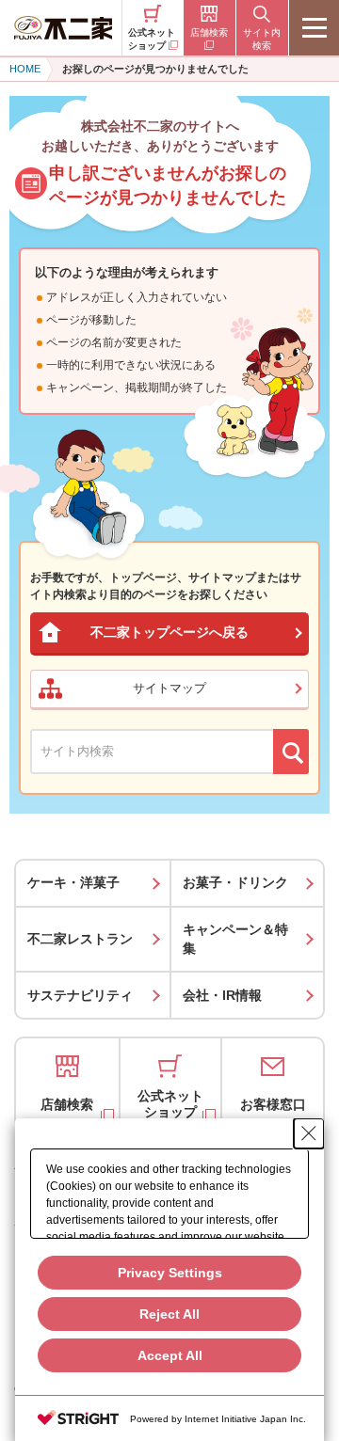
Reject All (169, 1314)
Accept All (169, 1355)
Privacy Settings (170, 1272)
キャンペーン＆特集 (235, 939)
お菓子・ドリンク (235, 882)
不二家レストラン (80, 938)
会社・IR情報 (222, 995)
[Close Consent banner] (309, 1133)
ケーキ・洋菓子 (73, 882)
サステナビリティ (80, 995)
